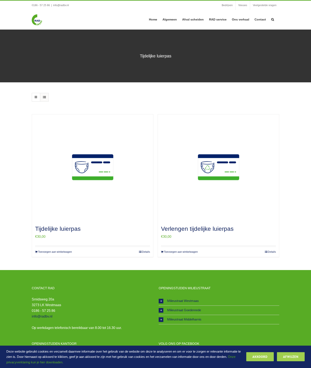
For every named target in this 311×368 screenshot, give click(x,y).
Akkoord (260, 357)
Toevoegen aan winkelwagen (55, 251)
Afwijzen (291, 357)
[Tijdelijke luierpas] (92, 167)
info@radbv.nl (61, 5)
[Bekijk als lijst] (44, 97)
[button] (272, 19)
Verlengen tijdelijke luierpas (197, 228)
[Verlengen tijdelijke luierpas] (218, 167)
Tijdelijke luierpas (58, 228)
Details (146, 251)
